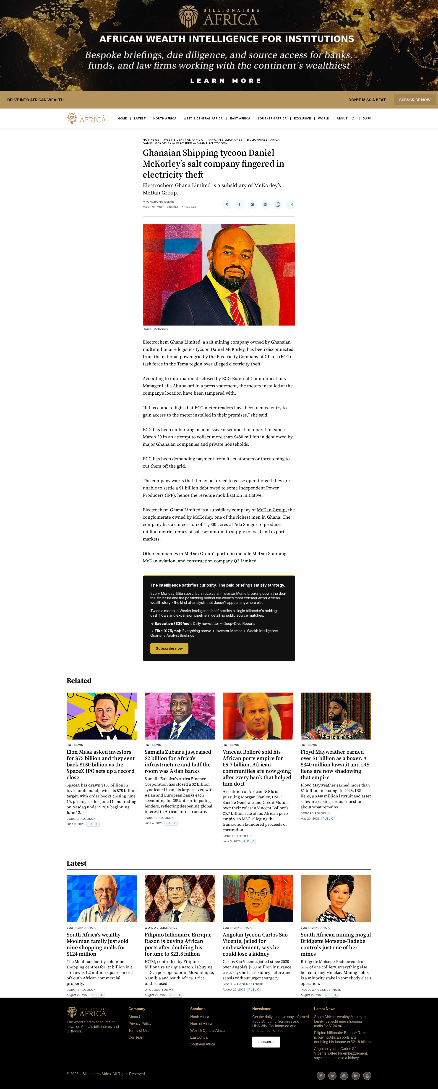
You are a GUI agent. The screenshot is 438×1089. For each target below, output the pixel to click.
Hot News (151, 139)
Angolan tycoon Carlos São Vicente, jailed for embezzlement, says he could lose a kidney (255, 944)
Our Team (136, 1037)
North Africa (164, 118)
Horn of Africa (201, 1024)
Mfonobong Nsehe (158, 201)
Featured (184, 143)
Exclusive (302, 118)
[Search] (353, 118)
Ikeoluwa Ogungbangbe (243, 984)
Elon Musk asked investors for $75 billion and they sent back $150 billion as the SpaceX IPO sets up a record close (101, 764)
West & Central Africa (203, 118)
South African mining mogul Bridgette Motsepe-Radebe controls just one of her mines (336, 944)
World (323, 118)
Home (122, 118)
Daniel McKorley (157, 143)
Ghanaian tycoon (212, 143)
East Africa (240, 118)
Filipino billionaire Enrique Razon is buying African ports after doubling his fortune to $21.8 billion (178, 944)
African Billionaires (225, 139)
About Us (135, 1017)
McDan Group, (272, 510)
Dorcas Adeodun (81, 818)
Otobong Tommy (159, 989)
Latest (140, 118)
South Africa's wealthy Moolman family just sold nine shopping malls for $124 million (97, 944)
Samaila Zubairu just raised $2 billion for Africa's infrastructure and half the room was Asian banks (178, 761)
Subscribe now (415, 100)
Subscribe (266, 1042)
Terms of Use (139, 1030)
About (342, 118)
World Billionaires (161, 927)
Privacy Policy (139, 1024)
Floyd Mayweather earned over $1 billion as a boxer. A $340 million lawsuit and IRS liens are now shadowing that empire (335, 764)
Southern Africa (272, 118)
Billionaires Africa (263, 139)
